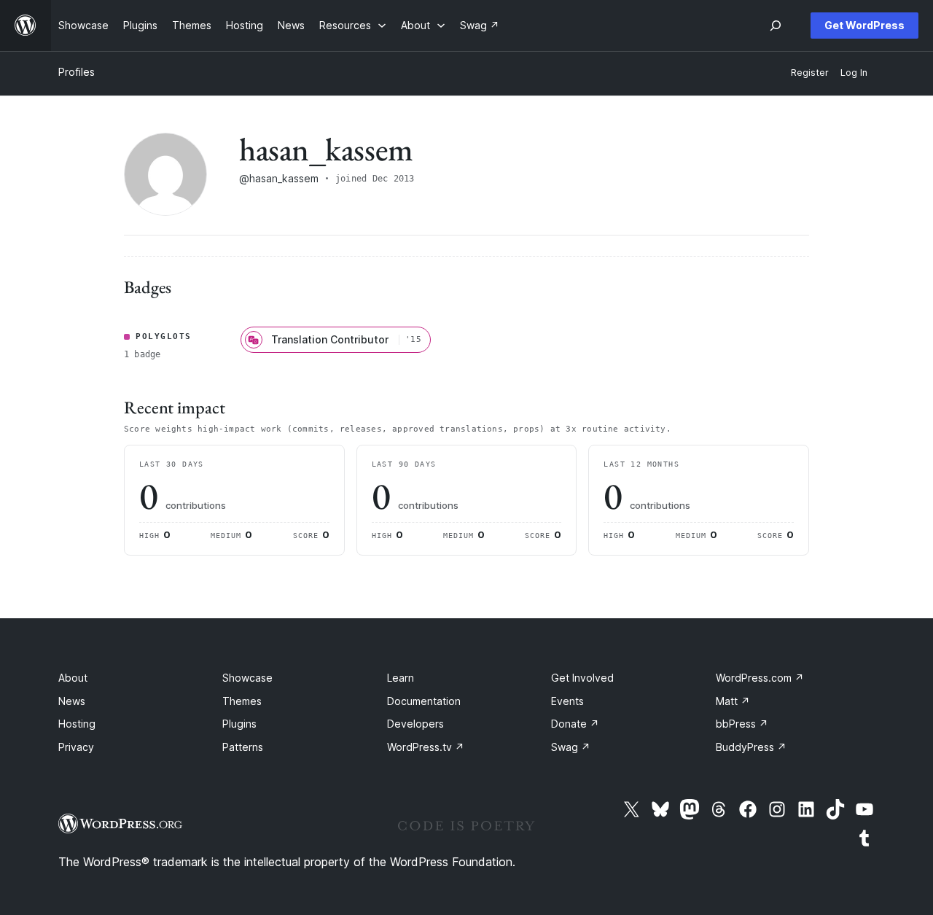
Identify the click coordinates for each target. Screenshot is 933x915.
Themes (242, 701)
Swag (570, 747)
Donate (575, 723)
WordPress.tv (425, 747)
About (72, 677)
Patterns (242, 747)
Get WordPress (864, 25)
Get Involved (582, 677)
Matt (733, 701)
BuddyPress (751, 747)
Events (567, 701)
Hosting (76, 723)
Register (810, 72)
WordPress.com (760, 677)
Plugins (239, 723)
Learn (400, 677)
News (71, 701)
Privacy (76, 747)
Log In (853, 72)
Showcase (247, 677)
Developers (415, 723)
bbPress (742, 723)
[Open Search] (775, 25)
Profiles (76, 72)
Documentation (424, 701)
